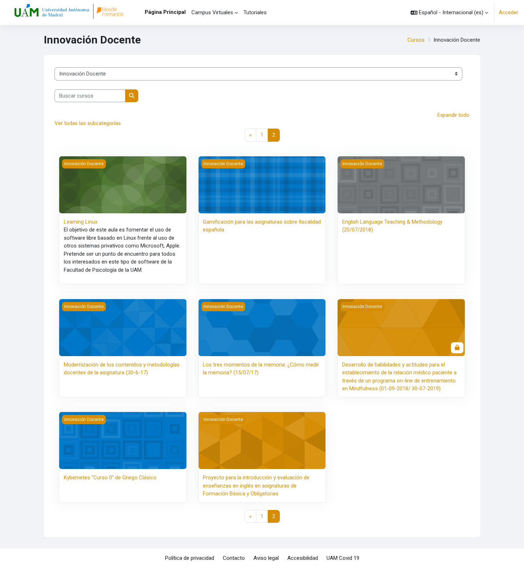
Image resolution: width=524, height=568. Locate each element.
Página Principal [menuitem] (165, 12)
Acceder (508, 12)
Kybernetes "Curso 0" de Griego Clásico (110, 477)
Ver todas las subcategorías (88, 123)
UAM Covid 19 (343, 558)
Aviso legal (266, 558)
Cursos (416, 40)
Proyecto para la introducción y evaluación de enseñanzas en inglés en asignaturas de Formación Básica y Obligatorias (256, 485)
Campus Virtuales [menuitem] (212, 12)
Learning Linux (80, 222)
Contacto (234, 558)
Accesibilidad (302, 558)
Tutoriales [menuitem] (255, 12)
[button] (449, 12)
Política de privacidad (189, 558)
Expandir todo (453, 115)
